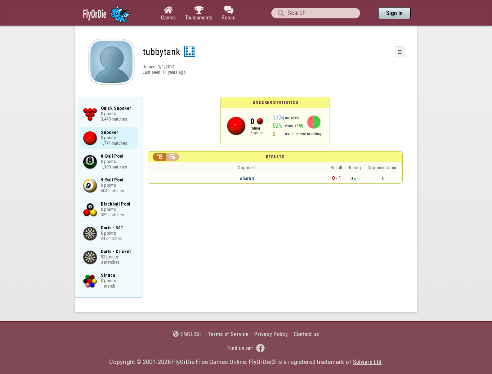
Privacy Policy (271, 334)
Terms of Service (228, 334)
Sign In (394, 13)
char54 (247, 178)
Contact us (306, 334)
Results (275, 156)
